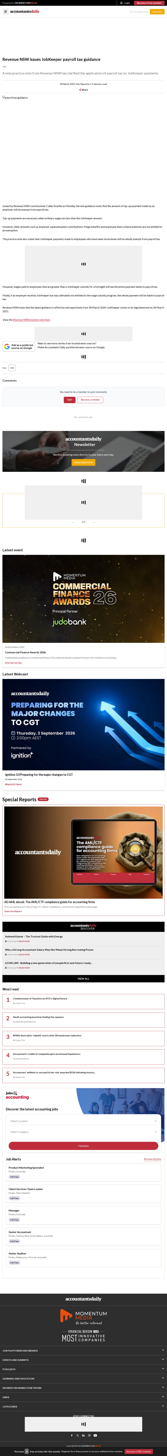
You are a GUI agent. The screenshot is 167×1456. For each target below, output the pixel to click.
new (12, 368)
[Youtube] (95, 1435)
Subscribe (157, 11)
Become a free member (149, 2)
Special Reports (24, 799)
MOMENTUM (26, 2)
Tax (4, 66)
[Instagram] (89, 1435)
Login (127, 2)
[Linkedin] (83, 1435)
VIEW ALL (84, 978)
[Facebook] (71, 1435)
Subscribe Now (83, 462)
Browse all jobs (152, 1158)
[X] (77, 1435)
